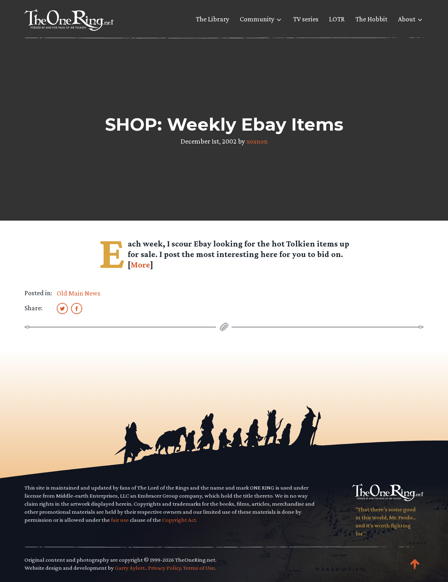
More (140, 264)
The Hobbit (371, 19)
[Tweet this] (62, 308)
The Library (212, 19)
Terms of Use (199, 567)
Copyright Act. (179, 520)
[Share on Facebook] (76, 308)
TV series (305, 19)
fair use (120, 520)
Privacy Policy (164, 567)
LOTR (337, 19)
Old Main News (78, 293)
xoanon (257, 141)
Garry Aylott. (130, 567)
